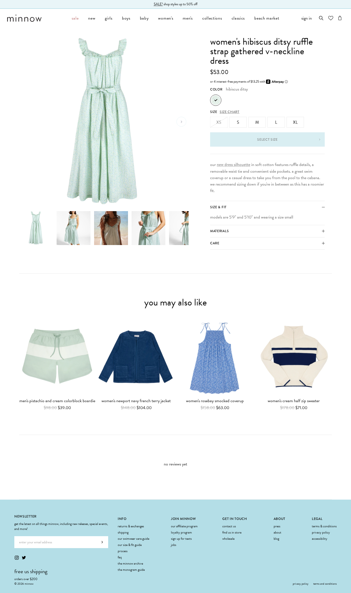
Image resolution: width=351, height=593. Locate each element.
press (277, 526)
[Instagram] (16, 557)
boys (126, 18)
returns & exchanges (131, 526)
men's (188, 18)
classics (238, 18)
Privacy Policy (321, 532)
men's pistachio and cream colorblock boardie (57, 401)
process (123, 551)
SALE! (158, 4)
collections (212, 18)
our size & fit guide (130, 544)
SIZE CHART (229, 111)
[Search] (321, 18)
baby (144, 18)
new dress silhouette (233, 164)
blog (276, 538)
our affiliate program (184, 526)
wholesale (228, 538)
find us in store (231, 532)
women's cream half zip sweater (294, 401)
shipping (123, 532)
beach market (266, 18)
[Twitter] (23, 557)
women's (165, 18)
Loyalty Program (181, 532)
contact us (229, 526)
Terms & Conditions (324, 526)
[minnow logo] (37, 18)
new (91, 18)
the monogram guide (131, 569)
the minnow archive (130, 563)
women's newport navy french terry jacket (136, 401)
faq (120, 557)
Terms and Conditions (325, 584)
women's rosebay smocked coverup (215, 401)
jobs (173, 544)
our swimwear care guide (133, 538)
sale (75, 18)
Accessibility (319, 538)
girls (108, 18)
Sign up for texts (181, 538)
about (277, 532)
